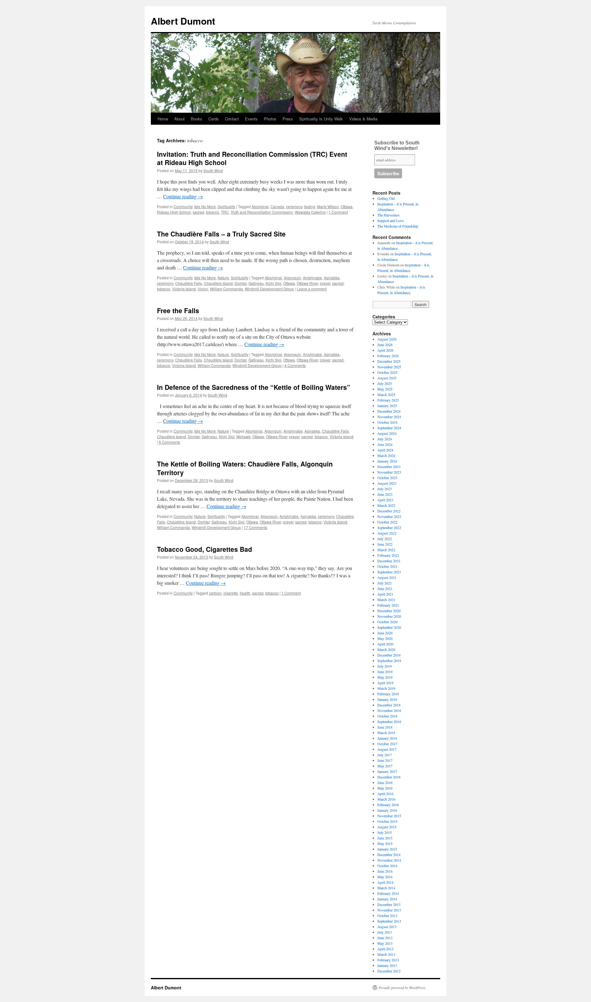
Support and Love (390, 220)
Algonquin (292, 277)
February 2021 (388, 605)
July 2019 (384, 666)
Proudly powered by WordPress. (402, 987)
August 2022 (386, 533)
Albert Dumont (183, 20)
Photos (270, 119)
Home (163, 119)
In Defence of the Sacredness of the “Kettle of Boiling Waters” (253, 387)
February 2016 (388, 804)
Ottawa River (307, 283)
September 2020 (389, 627)
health (245, 593)
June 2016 (384, 782)
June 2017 (384, 760)
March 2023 (386, 505)
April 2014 (385, 882)
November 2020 (389, 616)
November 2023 (389, 472)
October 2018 (387, 715)
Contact (232, 119)
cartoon (215, 593)
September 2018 (389, 721)
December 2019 (388, 655)
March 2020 (386, 649)
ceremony (294, 206)
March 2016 (386, 799)
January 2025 (387, 405)
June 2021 (384, 588)
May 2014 (384, 876)
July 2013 (384, 932)
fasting (309, 206)
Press (288, 119)
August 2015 (386, 826)
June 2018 (384, 727)
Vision (203, 288)
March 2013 (386, 954)
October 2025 (387, 372)
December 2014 (388, 854)
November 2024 (389, 416)
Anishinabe (312, 277)
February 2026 (388, 355)
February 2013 (388, 959)
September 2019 (389, 660)
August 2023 (386, 483)
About (179, 119)
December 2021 (388, 560)
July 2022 (384, 538)
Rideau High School (174, 212)
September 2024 (389, 427)
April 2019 (385, 682)
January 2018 (387, 738)
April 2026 (385, 350)
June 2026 (384, 344)
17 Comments (255, 527)
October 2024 (387, 422)
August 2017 (386, 749)
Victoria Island (184, 288)
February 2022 (388, 555)
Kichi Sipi (273, 283)
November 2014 (389, 860)
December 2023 (388, 466)
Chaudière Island (218, 283)
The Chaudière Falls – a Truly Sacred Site (221, 233)
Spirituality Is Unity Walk (321, 119)
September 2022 (389, 527)
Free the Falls (178, 310)
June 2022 (384, 544)
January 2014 (387, 898)
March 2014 (386, 887)
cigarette (230, 593)
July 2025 (384, 383)
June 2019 (384, 671)
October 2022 (387, 521)
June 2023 (384, 494)
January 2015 (387, 848)
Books (196, 119)
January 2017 (387, 771)
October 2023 (387, 477)
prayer (325, 283)
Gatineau (256, 283)
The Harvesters (388, 214)
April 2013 (385, 948)
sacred (198, 212)
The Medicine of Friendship (397, 226)
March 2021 (386, 599)
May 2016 (384, 788)
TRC (225, 212)
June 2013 (384, 937)
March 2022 (386, 549)
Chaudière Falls (188, 283)
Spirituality (226, 206)
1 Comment (338, 212)
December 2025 (388, 361)
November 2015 (389, 815)
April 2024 (385, 449)
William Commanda (226, 288)
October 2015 (387, 821)
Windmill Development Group (269, 288)
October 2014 (387, 865)
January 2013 (387, 965)
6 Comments (169, 442)
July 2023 (384, 488)
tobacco (212, 212)
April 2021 (385, 594)
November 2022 (389, 516)
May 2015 (384, 843)
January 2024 (387, 461)
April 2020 (385, 643)
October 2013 (387, 915)
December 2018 (388, 704)
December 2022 (388, 510)
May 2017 (384, 765)
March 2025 (386, 394)
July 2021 (384, 582)
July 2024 (384, 438)
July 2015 (384, 832)
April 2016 (385, 793)
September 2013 (389, 921)
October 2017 (387, 743)
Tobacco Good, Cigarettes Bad (204, 549)
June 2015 (384, 837)
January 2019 (387, 699)
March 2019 (386, 688)
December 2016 (388, 776)
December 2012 (388, 970)
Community (183, 206)
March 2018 (386, 732)
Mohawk (243, 436)
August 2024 (386, 433)
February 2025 (388, 400)
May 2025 (384, 388)
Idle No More (205, 206)
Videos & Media (363, 119)
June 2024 (384, 444)
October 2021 (387, 566)
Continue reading (183, 196)
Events (251, 119)
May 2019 (384, 677)
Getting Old (386, 198)
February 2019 (388, 693)
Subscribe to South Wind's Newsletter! (397, 145)
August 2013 (386, 926)
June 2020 (384, 632)
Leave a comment (312, 288)
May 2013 (384, 943)
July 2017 (384, 754)
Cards (213, 119)
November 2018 (389, 710)
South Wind (213, 170)
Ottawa (346, 206)
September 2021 (389, 571)
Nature (223, 277)
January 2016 (387, 810)
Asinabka (332, 277)
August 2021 (386, 577)
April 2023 (385, 499)
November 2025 (389, 366)
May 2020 (384, 638)
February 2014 (388, 893)
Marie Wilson (328, 206)
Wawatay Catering (310, 212)
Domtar (241, 283)
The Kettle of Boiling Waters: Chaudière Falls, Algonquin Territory (245, 468)
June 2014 (384, 871)
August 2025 (386, 377)
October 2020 (387, 621)
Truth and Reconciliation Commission (262, 212)
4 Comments (295, 365)
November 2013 (389, 909)
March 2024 (386, 455)
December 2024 (388, 411)
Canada (277, 206)
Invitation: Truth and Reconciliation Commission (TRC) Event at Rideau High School (252, 158)
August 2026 (386, 339)
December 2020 (388, 610)
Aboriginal (260, 206)
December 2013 (388, 904)
